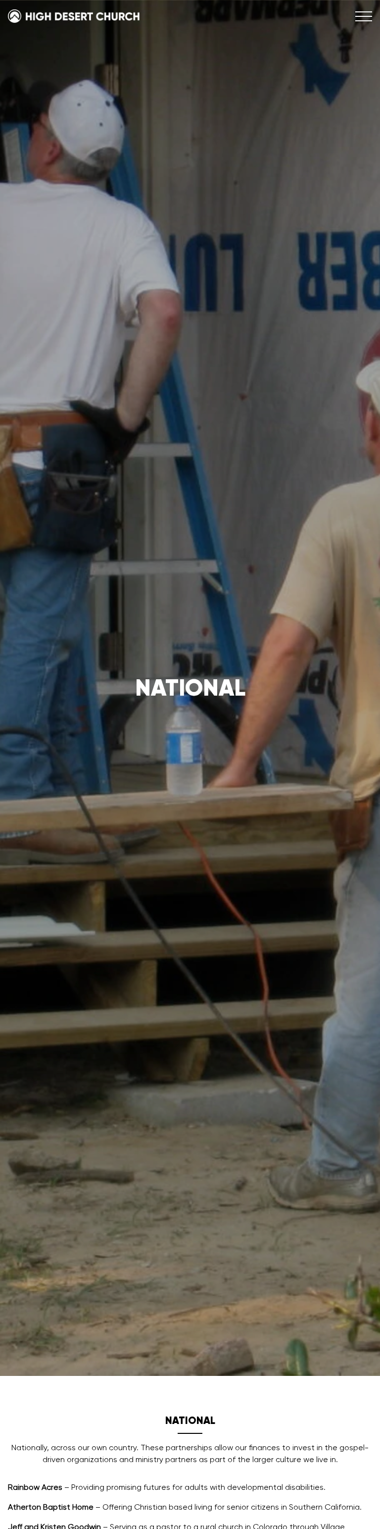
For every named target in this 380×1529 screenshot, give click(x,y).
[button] (363, 16)
